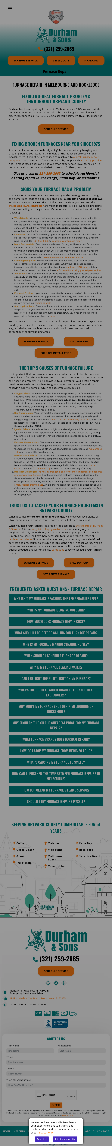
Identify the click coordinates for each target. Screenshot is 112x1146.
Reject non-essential (64, 1139)
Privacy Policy (46, 1132)
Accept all (42, 1139)
